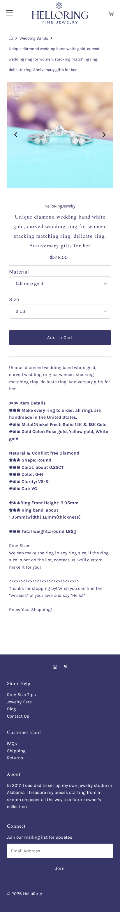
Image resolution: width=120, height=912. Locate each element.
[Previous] (16, 134)
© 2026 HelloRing (24, 893)
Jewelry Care (19, 702)
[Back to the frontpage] (11, 38)
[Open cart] (111, 12)
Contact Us (18, 716)
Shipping (16, 750)
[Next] (103, 134)
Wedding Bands (34, 38)
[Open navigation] (9, 12)
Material (19, 272)
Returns (15, 757)
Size (14, 300)
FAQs (12, 743)
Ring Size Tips (21, 694)
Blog (11, 708)
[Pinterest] (65, 666)
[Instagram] (55, 666)
